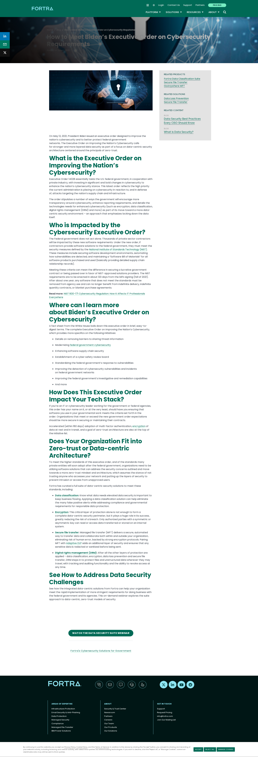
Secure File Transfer (175, 82)
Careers (108, 719)
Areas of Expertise (62, 703)
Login (161, 5)
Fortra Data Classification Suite (182, 78)
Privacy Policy (70, 747)
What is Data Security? (178, 132)
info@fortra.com (165, 716)
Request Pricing (164, 712)
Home (50, 29)
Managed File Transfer (62, 727)
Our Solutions (110, 730)
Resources (195, 12)
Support (187, 5)
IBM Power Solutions (61, 730)
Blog (59, 29)
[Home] (43, 8)
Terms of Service (102, 747)
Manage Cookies (225, 749)
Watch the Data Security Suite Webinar (100, 633)
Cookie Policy (81, 747)
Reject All (209, 749)
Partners (200, 5)
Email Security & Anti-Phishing (66, 712)
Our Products (110, 727)
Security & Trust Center (115, 708)
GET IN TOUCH (164, 703)
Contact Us (174, 5)
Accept (198, 749)
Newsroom (109, 712)
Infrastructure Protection (63, 708)
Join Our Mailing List (166, 719)
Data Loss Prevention (176, 98)
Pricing (217, 5)
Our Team (109, 723)
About (214, 12)
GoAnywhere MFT (174, 86)
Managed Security (60, 719)
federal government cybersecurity (90, 345)
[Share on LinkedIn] (5, 36)
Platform (153, 12)
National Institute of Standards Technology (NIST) (118, 249)
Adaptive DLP (74, 543)
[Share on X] (5, 53)
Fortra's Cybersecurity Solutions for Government (100, 651)
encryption (138, 426)
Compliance (58, 723)
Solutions (174, 12)
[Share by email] (5, 44)
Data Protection (59, 716)
